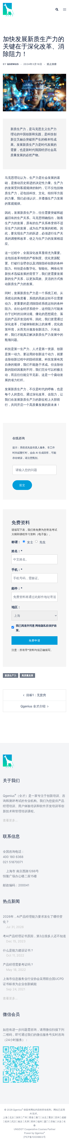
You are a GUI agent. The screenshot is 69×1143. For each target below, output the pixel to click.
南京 (20, 1121)
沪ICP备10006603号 (34, 1136)
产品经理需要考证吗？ (18, 964)
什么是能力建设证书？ (18, 950)
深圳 (18, 1117)
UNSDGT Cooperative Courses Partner (34, 1129)
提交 (22, 485)
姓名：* (17, 551)
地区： (16, 607)
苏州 (57, 1117)
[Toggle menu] (64, 9)
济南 (52, 1121)
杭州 (7, 1121)
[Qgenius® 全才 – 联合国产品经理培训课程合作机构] (8, 9)
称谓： (16, 542)
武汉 (13, 1121)
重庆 (50, 1117)
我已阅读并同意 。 (36, 628)
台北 (44, 1117)
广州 (24, 1117)
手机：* (17, 570)
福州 (39, 1121)
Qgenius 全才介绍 (33, 706)
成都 (64, 1117)
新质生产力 (10, 675)
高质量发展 (27, 675)
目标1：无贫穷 (36, 695)
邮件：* (17, 588)
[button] (56, 9)
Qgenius (13, 64)
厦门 (46, 1121)
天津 (26, 1121)
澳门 (37, 1117)
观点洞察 (52, 64)
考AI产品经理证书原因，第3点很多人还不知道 (34, 936)
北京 (11, 1117)
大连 (59, 1121)
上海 (5, 1117)
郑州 (33, 1121)
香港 (31, 1117)
